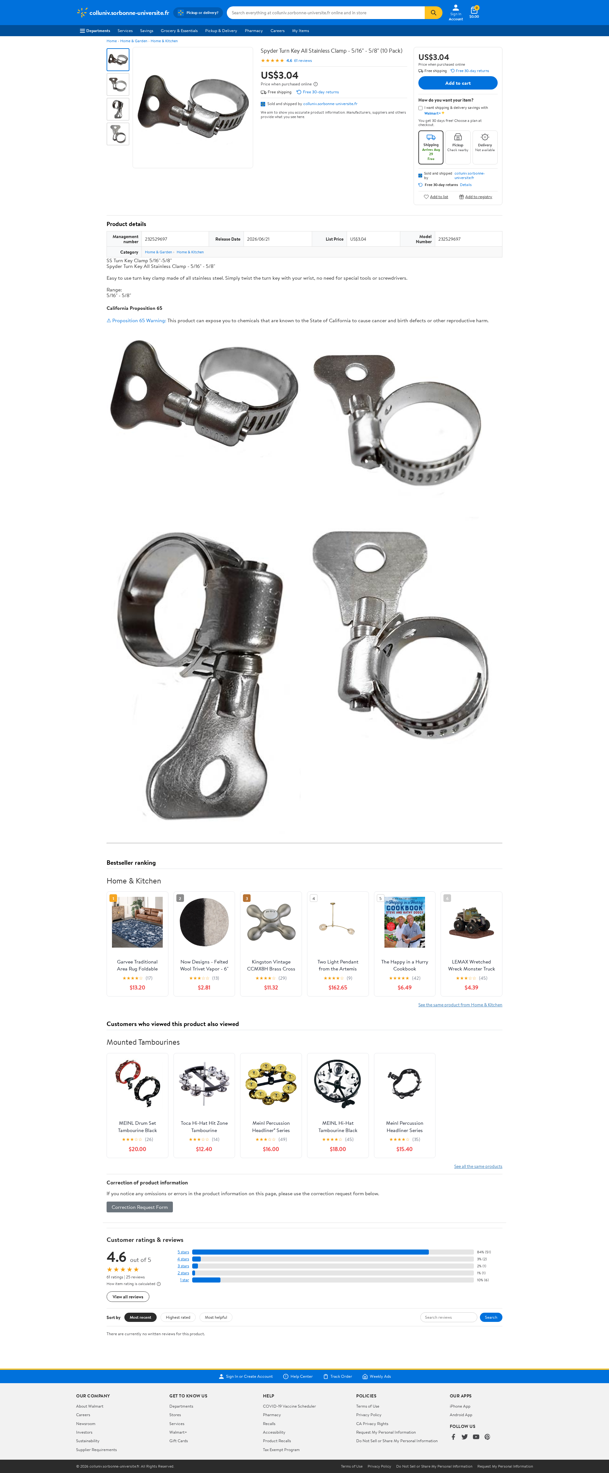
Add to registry (478, 196)
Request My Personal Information (386, 1432)
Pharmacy (254, 30)
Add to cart (458, 82)
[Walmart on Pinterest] (487, 1437)
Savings (146, 30)
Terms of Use (367, 1406)
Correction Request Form (140, 1206)
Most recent (140, 1317)
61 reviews (303, 60)
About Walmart (89, 1406)
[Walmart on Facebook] (453, 1437)
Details (466, 185)
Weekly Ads (380, 1376)
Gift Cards (178, 1440)
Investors (84, 1432)
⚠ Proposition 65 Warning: (136, 320)
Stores (175, 1414)
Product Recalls (277, 1440)
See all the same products (478, 1166)
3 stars (183, 1265)
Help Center (302, 1376)
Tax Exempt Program (281, 1449)
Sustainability (88, 1440)
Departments (98, 30)
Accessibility (274, 1432)
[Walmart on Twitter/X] (464, 1437)
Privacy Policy (369, 1414)
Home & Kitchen (164, 40)
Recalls (269, 1423)
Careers (278, 30)
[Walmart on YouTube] (476, 1437)
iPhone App (460, 1406)
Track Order (341, 1376)
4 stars (183, 1258)
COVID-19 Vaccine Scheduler (289, 1406)
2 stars (183, 1272)
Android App (461, 1414)
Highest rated (178, 1317)
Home (112, 40)
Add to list (439, 196)
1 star (184, 1279)
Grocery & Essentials (179, 30)
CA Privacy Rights (372, 1423)
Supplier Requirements (96, 1449)
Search (491, 1317)
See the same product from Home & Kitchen (460, 1005)
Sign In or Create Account (249, 1376)
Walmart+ (178, 1432)
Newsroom (85, 1423)
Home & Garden (133, 40)
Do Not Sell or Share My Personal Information (397, 1440)
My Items (300, 30)
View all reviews (128, 1297)
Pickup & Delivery (221, 30)
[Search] (433, 12)
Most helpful (216, 1317)
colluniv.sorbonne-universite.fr (330, 103)
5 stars (183, 1252)
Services (125, 30)
